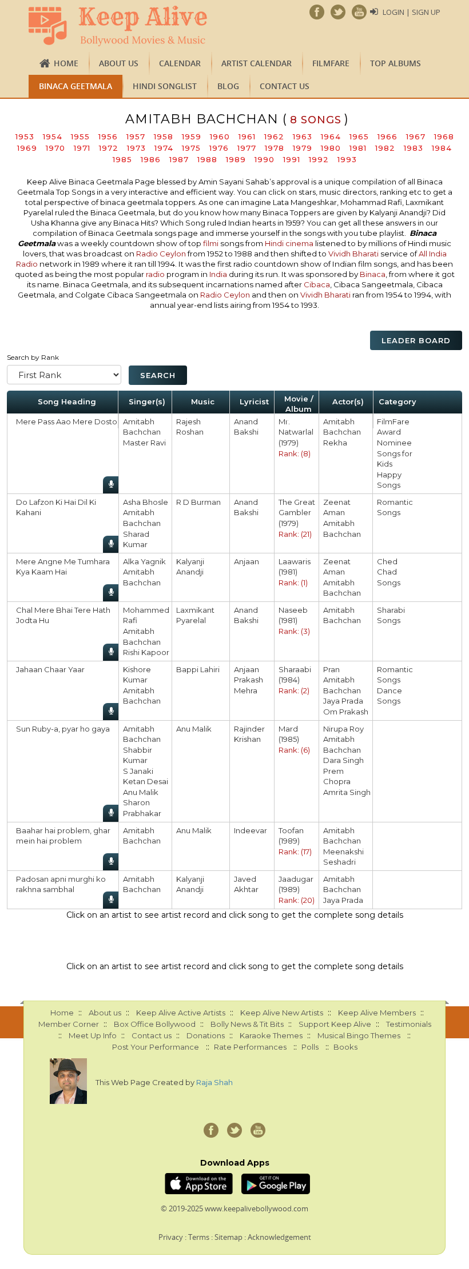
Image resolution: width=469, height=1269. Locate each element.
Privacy (170, 1237)
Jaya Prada (343, 700)
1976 (219, 147)
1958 (163, 136)
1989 (236, 159)
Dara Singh (343, 760)
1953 (24, 136)
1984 (442, 147)
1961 (247, 136)
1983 (413, 147)
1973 (136, 147)
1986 (151, 159)
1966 (387, 136)
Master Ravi (144, 442)
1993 (347, 159)
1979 (302, 147)
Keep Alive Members (377, 1012)
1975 (191, 147)
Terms (198, 1237)
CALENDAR (180, 63)
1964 (331, 136)
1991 (291, 159)
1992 (319, 159)
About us (118, 63)
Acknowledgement (279, 1237)
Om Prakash (345, 711)
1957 (135, 136)
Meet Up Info (93, 1035)
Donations (205, 1035)
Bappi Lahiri (198, 669)
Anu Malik (140, 792)
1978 (274, 147)
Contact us (284, 86)
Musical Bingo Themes (358, 1035)
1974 (163, 147)
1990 (265, 159)
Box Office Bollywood (155, 1024)
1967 (416, 136)
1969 (27, 147)
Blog (228, 86)
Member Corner (68, 1024)
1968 (444, 136)
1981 (358, 147)
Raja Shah (214, 1082)
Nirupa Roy (343, 728)
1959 (191, 136)
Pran (331, 669)
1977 (246, 147)
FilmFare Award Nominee (394, 432)
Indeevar (250, 830)
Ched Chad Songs (388, 572)
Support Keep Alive (335, 1024)
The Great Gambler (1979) (297, 512)
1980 (331, 147)
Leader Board (416, 340)
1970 (55, 147)
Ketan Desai (145, 781)
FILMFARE (330, 63)
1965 (359, 136)
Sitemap (228, 1237)
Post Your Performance (155, 1046)
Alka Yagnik (144, 561)
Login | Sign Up (411, 12)
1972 (108, 147)
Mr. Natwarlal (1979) (296, 432)
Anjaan (246, 561)
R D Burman (198, 502)
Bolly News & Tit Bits (247, 1024)
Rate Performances (250, 1046)
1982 (385, 147)
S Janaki (138, 771)
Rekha (335, 442)
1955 (80, 136)
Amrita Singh (347, 792)
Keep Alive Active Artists (180, 1012)
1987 (179, 159)
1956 (108, 136)
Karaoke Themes (271, 1035)
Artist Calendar (256, 63)
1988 (207, 159)
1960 (220, 136)
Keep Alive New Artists (281, 1012)
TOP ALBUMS (395, 63)
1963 (302, 136)
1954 (52, 136)
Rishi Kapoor (146, 652)
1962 (274, 136)
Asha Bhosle (145, 502)
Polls (310, 1046)
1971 (82, 147)
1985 (122, 159)
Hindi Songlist (165, 86)
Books (345, 1046)
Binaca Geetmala (75, 86)
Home (66, 63)
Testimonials (408, 1024)
